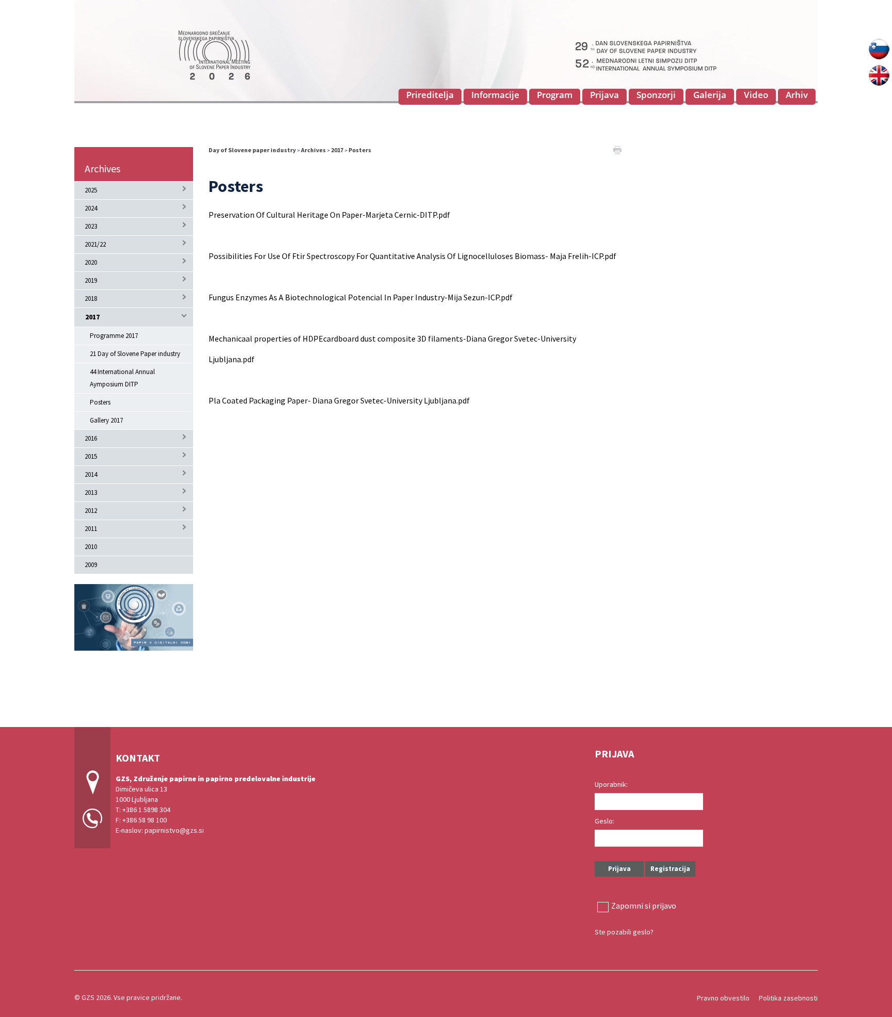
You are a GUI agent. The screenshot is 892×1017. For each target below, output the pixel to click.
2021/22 (95, 244)
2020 (91, 262)
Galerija (709, 95)
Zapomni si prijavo (643, 905)
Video (756, 95)
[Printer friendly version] (617, 149)
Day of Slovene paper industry (252, 150)
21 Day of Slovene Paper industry (135, 353)
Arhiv (797, 95)
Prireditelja (430, 95)
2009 (91, 564)
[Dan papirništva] (446, 50)
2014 (91, 474)
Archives (102, 168)
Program (554, 95)
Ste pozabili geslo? (624, 932)
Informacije (495, 95)
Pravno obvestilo (723, 998)
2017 (92, 317)
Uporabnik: (611, 784)
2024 (91, 208)
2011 (91, 528)
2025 (91, 190)
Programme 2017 (114, 335)
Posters (100, 402)
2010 (91, 546)
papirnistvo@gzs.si (174, 830)
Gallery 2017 (106, 420)
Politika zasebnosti (788, 998)
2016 (91, 438)
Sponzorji (656, 95)
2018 (91, 298)
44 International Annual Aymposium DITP (122, 378)
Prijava (604, 95)
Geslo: (604, 821)
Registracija (670, 868)
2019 (91, 280)
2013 (91, 492)
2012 (91, 510)
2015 (91, 456)
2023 (91, 226)
